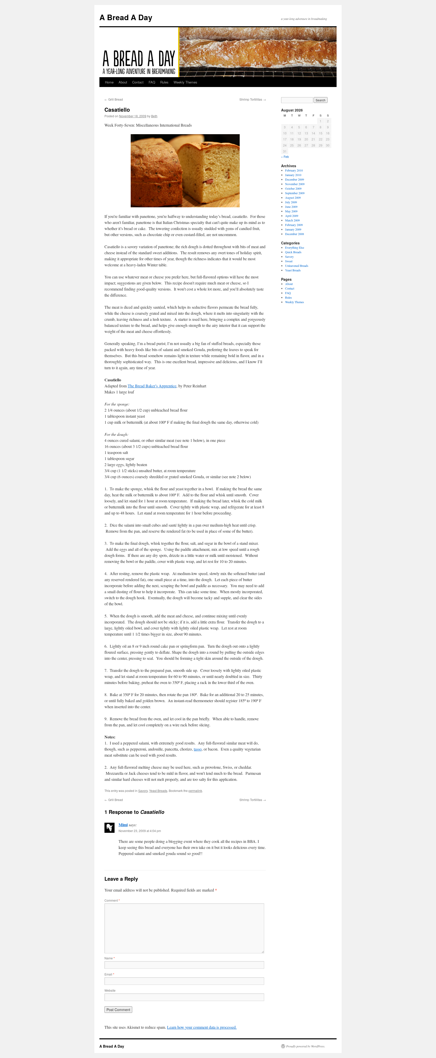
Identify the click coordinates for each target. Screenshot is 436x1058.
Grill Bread (113, 99)
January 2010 (293, 175)
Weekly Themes (185, 82)
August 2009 (293, 197)
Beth (154, 116)
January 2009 (293, 229)
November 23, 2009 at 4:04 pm (140, 830)
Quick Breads (293, 252)
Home (109, 82)
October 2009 (293, 188)
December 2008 (294, 234)
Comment (112, 900)
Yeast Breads (158, 790)
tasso (198, 749)
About (123, 82)
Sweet (288, 261)
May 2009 (291, 211)
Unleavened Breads (296, 266)
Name (109, 958)
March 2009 (292, 220)
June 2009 (291, 207)
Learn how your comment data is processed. (202, 1027)
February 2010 (294, 170)
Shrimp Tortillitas (252, 99)
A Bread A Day (125, 17)
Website (110, 990)
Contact (138, 82)
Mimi (123, 824)
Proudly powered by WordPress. (305, 1046)
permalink (195, 790)
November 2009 (295, 184)
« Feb (285, 156)
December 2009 (294, 179)
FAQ (152, 82)
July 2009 (291, 202)
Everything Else (294, 247)
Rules (164, 82)
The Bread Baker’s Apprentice (152, 385)
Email (109, 974)
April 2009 (291, 216)
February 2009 (294, 225)
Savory (143, 790)
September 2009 (295, 193)
